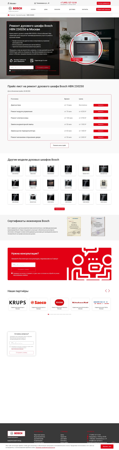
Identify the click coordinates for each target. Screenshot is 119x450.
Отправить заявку (42, 67)
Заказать (101, 105)
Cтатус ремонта (104, 3)
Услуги (33, 9)
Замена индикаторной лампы (22, 124)
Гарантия (57, 9)
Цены (45, 9)
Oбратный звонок (103, 9)
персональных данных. (20, 275)
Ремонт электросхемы (19, 118)
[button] (106, 291)
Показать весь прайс (59, 145)
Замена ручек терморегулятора (23, 131)
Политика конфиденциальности (45, 447)
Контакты (85, 9)
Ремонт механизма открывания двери (25, 137)
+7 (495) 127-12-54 (69, 2)
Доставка (72, 9)
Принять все (107, 446)
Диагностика (16, 105)
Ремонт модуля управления (21, 111)
